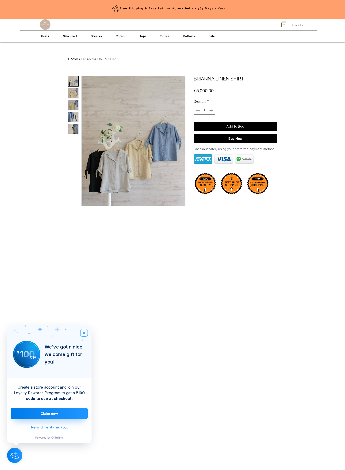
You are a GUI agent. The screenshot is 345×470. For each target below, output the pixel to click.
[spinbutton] (204, 110)
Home (73, 59)
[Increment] (211, 110)
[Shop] (283, 24)
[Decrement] (197, 110)
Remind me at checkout (49, 427)
